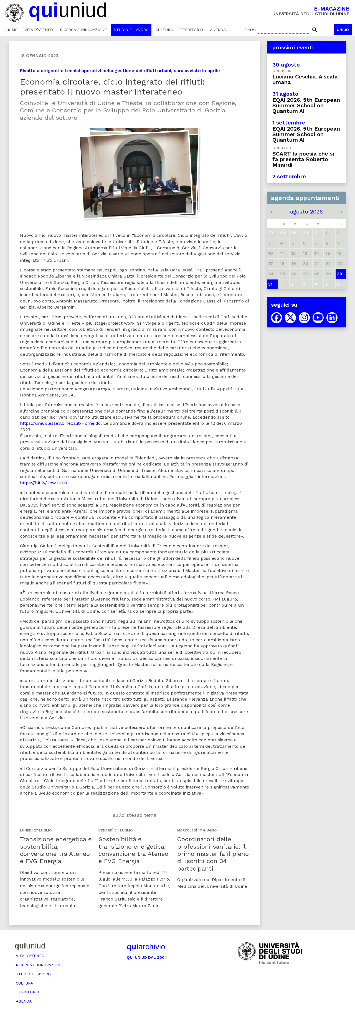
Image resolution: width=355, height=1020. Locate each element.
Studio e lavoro (131, 29)
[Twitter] (290, 317)
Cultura (164, 29)
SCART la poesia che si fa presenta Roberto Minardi (303, 159)
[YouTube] (318, 317)
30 (339, 273)
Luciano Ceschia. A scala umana (305, 79)
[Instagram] (304, 317)
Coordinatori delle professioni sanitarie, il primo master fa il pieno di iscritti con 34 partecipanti (213, 854)
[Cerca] (314, 30)
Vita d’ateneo (38, 29)
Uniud (343, 29)
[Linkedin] (332, 317)
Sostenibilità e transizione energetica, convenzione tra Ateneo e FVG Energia (133, 850)
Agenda (218, 29)
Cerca (250, 29)
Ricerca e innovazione (83, 29)
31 (270, 284)
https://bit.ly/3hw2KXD (43, 482)
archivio (146, 946)
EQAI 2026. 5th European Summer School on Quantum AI (306, 105)
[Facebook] (276, 317)
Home (11, 29)
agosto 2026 (306, 211)
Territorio (191, 29)
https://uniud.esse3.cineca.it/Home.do (60, 423)
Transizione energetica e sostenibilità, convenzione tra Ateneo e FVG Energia (56, 850)
